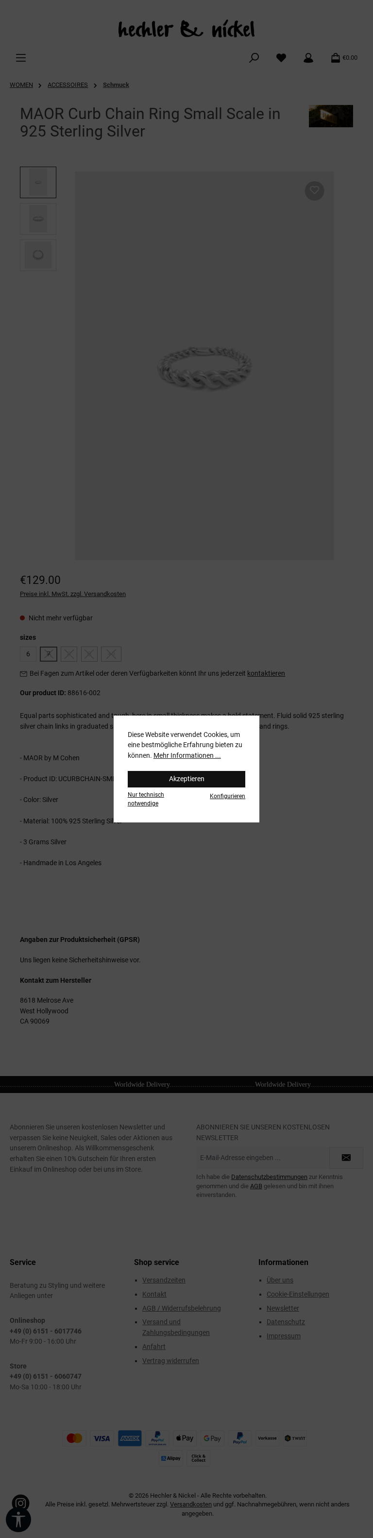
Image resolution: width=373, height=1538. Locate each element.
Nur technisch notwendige (146, 798)
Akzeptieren (186, 779)
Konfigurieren (227, 796)
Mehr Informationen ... (187, 756)
